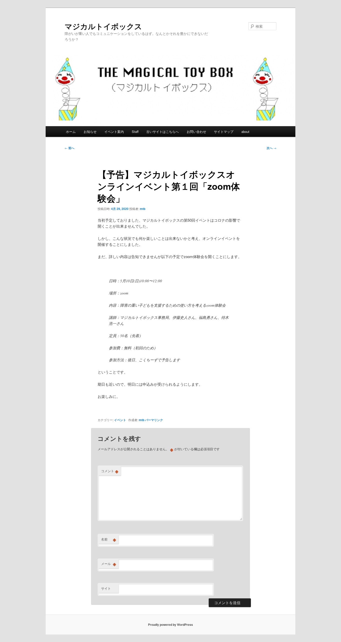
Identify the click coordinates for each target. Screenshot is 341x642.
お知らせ (90, 131)
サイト (106, 588)
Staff (135, 131)
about (245, 131)
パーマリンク (154, 420)
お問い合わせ (196, 131)
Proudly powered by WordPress (170, 624)
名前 (108, 539)
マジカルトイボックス (103, 26)
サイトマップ (223, 131)
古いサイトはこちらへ (162, 131)
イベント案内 (114, 131)
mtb (142, 208)
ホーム (71, 131)
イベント (120, 420)
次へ (271, 148)
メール (108, 564)
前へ (69, 148)
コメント (109, 471)
